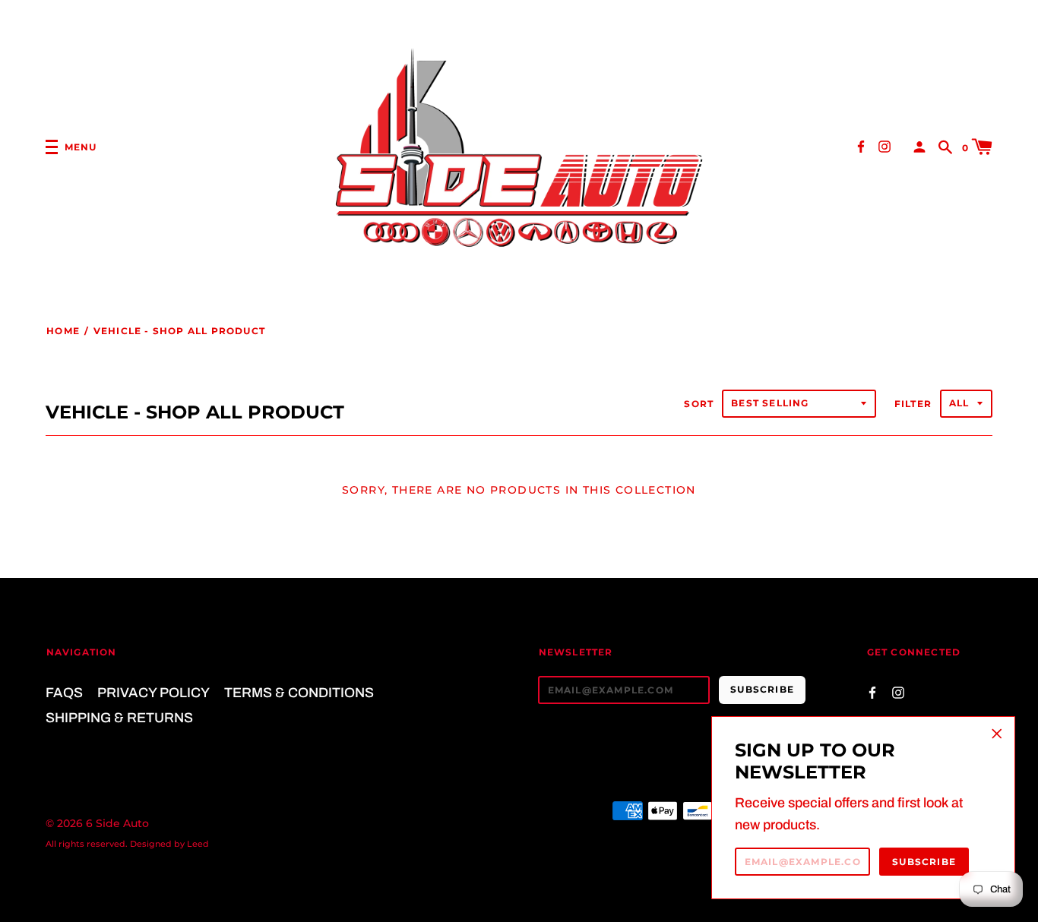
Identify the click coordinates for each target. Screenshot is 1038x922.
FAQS (64, 692)
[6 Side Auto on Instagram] (884, 146)
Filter (913, 403)
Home (63, 330)
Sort (699, 403)
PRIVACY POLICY (153, 692)
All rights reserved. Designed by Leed (127, 843)
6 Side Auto (117, 823)
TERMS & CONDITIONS (299, 692)
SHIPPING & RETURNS (119, 717)
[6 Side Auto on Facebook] (861, 146)
